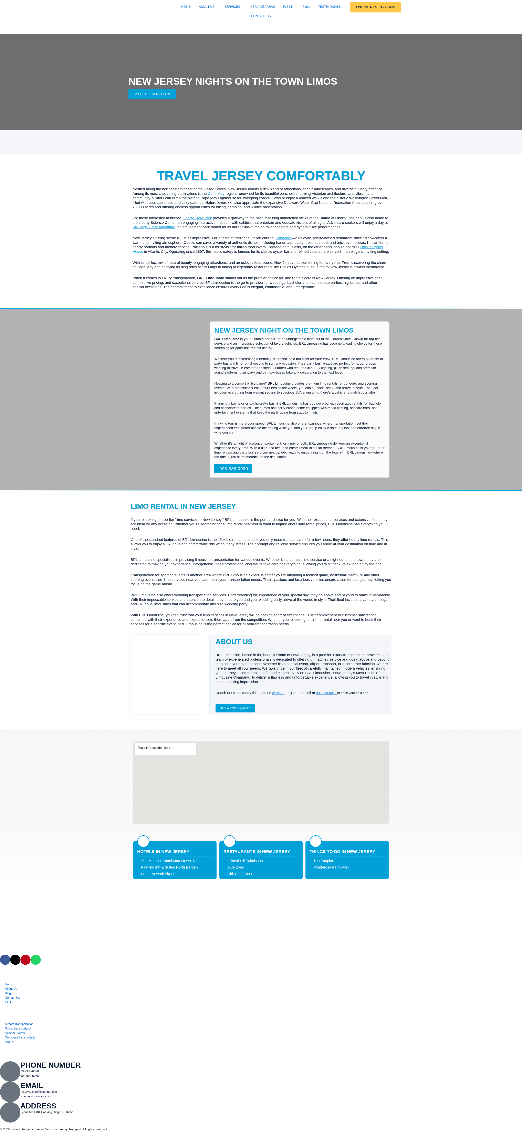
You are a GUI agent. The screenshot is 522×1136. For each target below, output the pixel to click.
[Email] (10, 1092)
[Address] (10, 1112)
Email (31, 1085)
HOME (186, 6)
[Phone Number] (10, 1071)
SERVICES (232, 6)
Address (38, 1106)
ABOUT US (207, 6)
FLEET (287, 6)
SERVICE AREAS (262, 6)
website (278, 693)
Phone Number (50, 1065)
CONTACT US (261, 16)
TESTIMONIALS (329, 6)
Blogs (306, 6)
